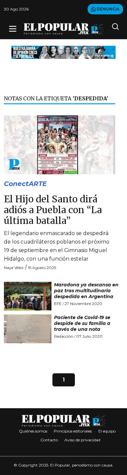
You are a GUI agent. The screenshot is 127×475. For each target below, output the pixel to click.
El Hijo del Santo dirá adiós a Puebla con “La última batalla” (53, 210)
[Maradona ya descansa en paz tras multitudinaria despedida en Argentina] (27, 296)
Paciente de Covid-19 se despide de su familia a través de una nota (82, 323)
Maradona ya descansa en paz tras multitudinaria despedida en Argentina (86, 290)
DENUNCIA (108, 9)
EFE (58, 303)
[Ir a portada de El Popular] (63, 29)
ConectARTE (25, 184)
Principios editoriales (73, 431)
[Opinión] (63, 52)
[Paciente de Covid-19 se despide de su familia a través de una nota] (27, 328)
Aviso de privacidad (82, 439)
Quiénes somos (33, 431)
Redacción (63, 336)
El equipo (107, 431)
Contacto (49, 439)
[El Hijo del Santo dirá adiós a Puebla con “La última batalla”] (59, 144)
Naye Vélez (14, 267)
